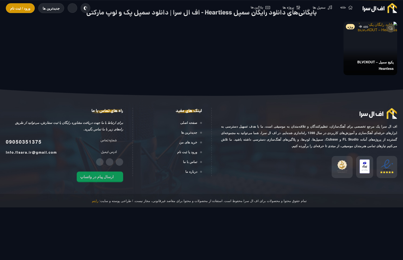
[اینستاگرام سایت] (119, 162)
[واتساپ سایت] (100, 162)
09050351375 (24, 141)
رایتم (95, 200)
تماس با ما (190, 161)
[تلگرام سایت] (109, 162)
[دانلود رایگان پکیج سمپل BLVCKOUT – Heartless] (370, 48)
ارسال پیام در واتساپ (97, 176)
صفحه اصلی (188, 122)
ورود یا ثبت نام (187, 151)
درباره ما (191, 171)
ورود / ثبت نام (20, 8)
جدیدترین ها (51, 8)
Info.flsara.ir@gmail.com (31, 152)
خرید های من (188, 142)
